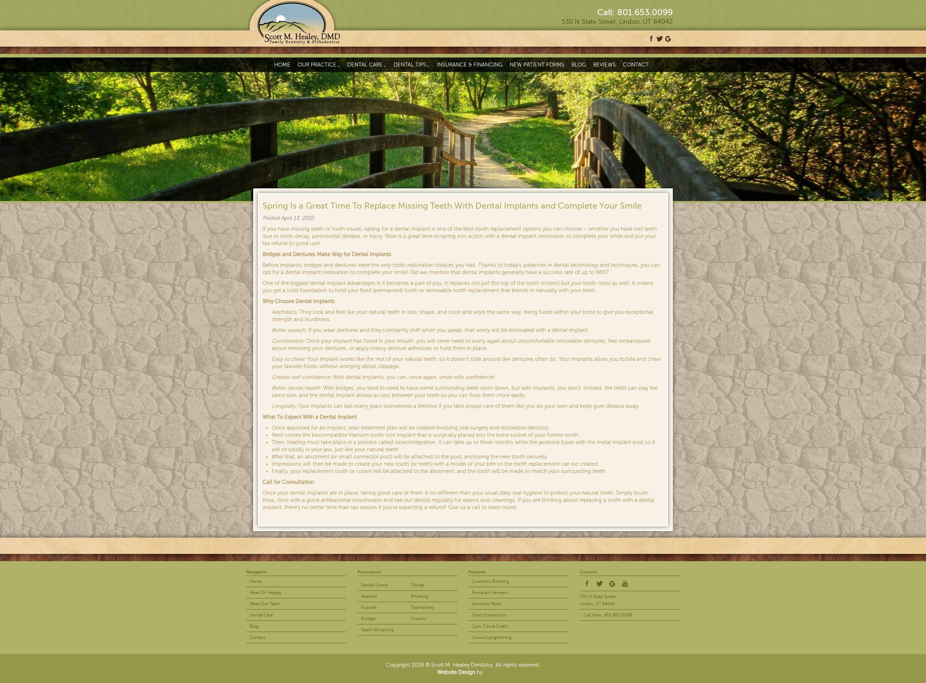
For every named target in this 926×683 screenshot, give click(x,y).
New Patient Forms (537, 65)
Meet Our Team (265, 603)
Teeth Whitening (377, 629)
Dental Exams (374, 585)
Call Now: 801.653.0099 (607, 615)
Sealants (369, 596)
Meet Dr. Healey (265, 592)
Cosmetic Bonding (490, 581)
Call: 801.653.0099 (635, 12)
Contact (636, 65)
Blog (579, 65)
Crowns (418, 618)
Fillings (417, 585)
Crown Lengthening (491, 637)
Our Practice (317, 65)
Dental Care (365, 65)
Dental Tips (410, 65)
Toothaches (422, 607)
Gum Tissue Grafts (490, 626)
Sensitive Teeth (487, 603)
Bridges (368, 618)
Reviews (604, 65)
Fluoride (369, 607)
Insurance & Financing (469, 65)
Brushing (419, 596)
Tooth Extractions (489, 615)
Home (282, 65)
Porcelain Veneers (489, 592)
